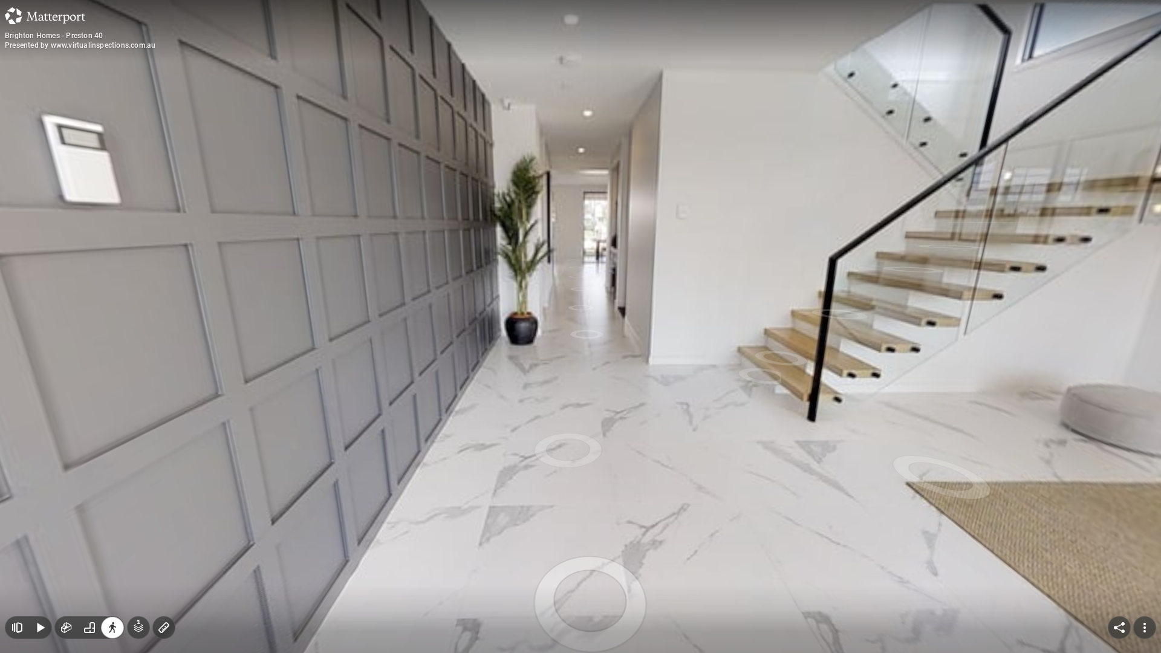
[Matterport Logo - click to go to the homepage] (45, 16)
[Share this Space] (1119, 627)
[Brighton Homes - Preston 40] (580, 326)
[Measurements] (163, 627)
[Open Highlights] (17, 627)
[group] (89, 627)
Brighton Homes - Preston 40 (54, 35)
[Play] (40, 627)
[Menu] (1144, 627)
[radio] (66, 627)
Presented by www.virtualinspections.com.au (80, 45)
